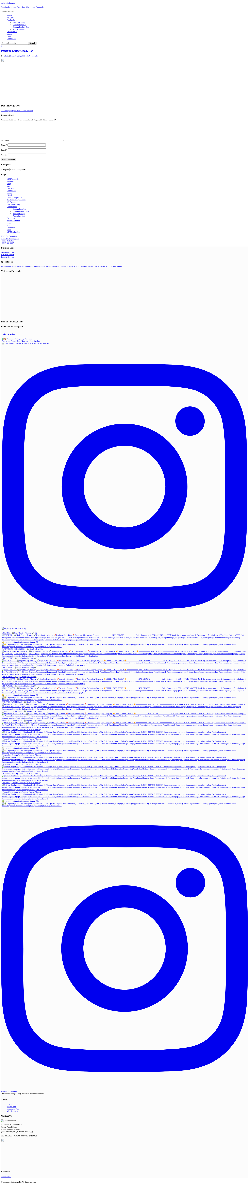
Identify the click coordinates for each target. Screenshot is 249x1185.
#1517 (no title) (13, 179)
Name (4, 145)
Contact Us (11, 38)
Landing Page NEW (14, 197)
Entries (11, 1106)
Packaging (11, 218)
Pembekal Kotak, (67, 266)
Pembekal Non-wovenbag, (35, 266)
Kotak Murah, (116, 266)
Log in (9, 1104)
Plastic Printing (19, 22)
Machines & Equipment (16, 200)
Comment (5, 140)
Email (4, 150)
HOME (9, 15)
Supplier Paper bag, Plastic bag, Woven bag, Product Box (23, 7)
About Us (10, 18)
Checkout (11, 188)
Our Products (12, 20)
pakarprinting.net (8, 3)
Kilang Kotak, (105, 266)
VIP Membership (13, 232)
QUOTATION (12, 32)
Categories (5, 170)
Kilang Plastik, (94, 266)
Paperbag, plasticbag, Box (17, 50)
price (9, 225)
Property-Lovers (7, 257)
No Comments (32, 56)
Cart (8, 186)
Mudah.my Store (7, 252)
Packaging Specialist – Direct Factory (17, 110)
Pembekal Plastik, (53, 266)
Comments (13, 1109)
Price (9, 223)
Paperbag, (21, 266)
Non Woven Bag (19, 29)
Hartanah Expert (7, 255)
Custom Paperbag (19, 25)
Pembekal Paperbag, (9, 266)
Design (9, 34)
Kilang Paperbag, (81, 266)
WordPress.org (12, 1111)
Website (4, 155)
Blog (9, 36)
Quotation (11, 227)
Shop (9, 230)
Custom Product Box (21, 27)
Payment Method (13, 220)
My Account (12, 202)
